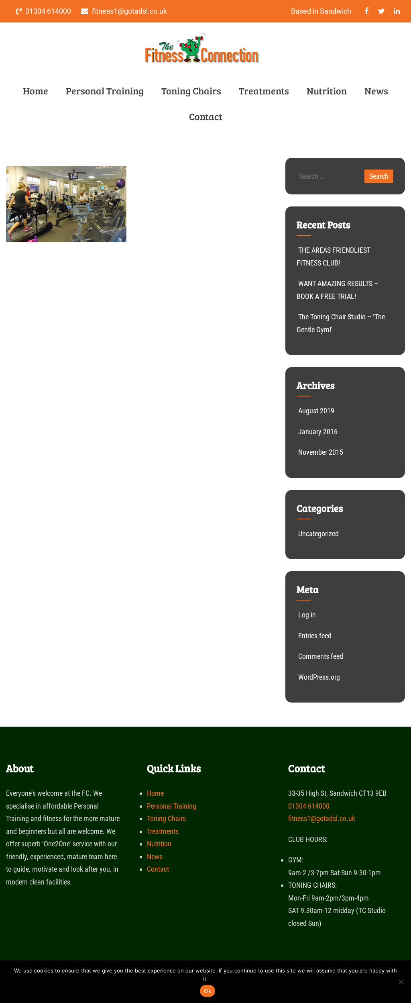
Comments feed (320, 656)
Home (35, 90)
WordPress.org (319, 677)
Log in (307, 615)
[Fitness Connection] (202, 65)
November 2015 (320, 452)
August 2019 (316, 411)
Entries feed (315, 635)
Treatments (264, 90)
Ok (207, 991)
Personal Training (105, 90)
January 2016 (318, 431)
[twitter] (381, 11)
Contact (205, 116)
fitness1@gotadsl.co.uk (321, 818)
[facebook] (366, 11)
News (376, 90)
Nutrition (327, 90)
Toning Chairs (191, 90)
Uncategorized (318, 533)
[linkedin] (397, 11)
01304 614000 (309, 806)
